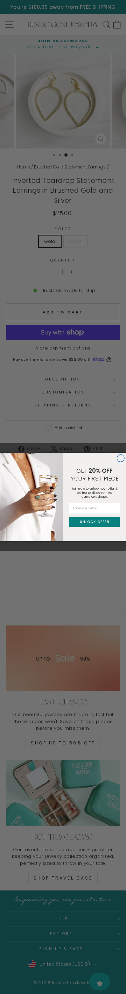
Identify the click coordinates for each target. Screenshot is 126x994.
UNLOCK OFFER (94, 521)
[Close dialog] (120, 458)
